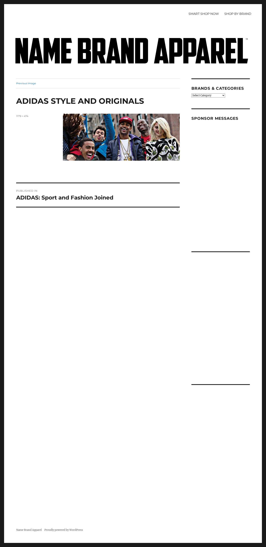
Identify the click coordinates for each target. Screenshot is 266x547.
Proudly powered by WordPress (63, 530)
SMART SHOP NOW (203, 14)
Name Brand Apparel (29, 530)
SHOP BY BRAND (237, 14)
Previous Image (26, 83)
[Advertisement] (221, 182)
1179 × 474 (22, 116)
